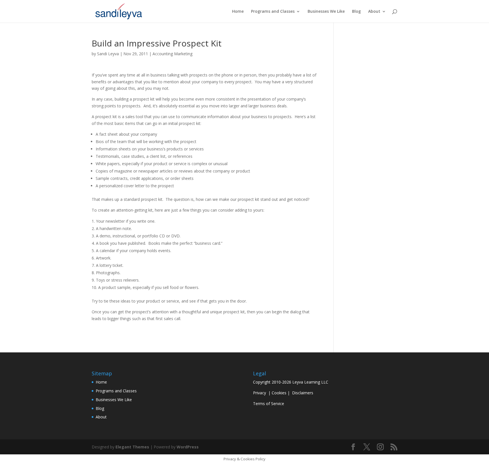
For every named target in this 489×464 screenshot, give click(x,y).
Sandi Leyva (108, 53)
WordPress (188, 447)
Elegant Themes (132, 447)
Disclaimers (302, 392)
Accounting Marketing (172, 53)
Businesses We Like (326, 11)
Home (238, 11)
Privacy (259, 392)
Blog (356, 11)
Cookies (279, 392)
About (374, 11)
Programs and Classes (273, 11)
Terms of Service (268, 403)
